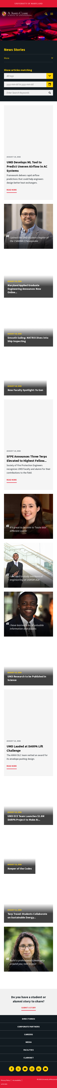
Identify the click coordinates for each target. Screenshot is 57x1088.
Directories (28, 1018)
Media (29, 1042)
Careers (28, 1034)
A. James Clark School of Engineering (16, 9)
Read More (12, 190)
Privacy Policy (5, 1080)
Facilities (28, 1049)
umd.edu (4, 1084)
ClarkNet (28, 1057)
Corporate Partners (28, 1026)
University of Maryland (29, 4)
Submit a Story (28, 1007)
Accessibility (17, 1080)
